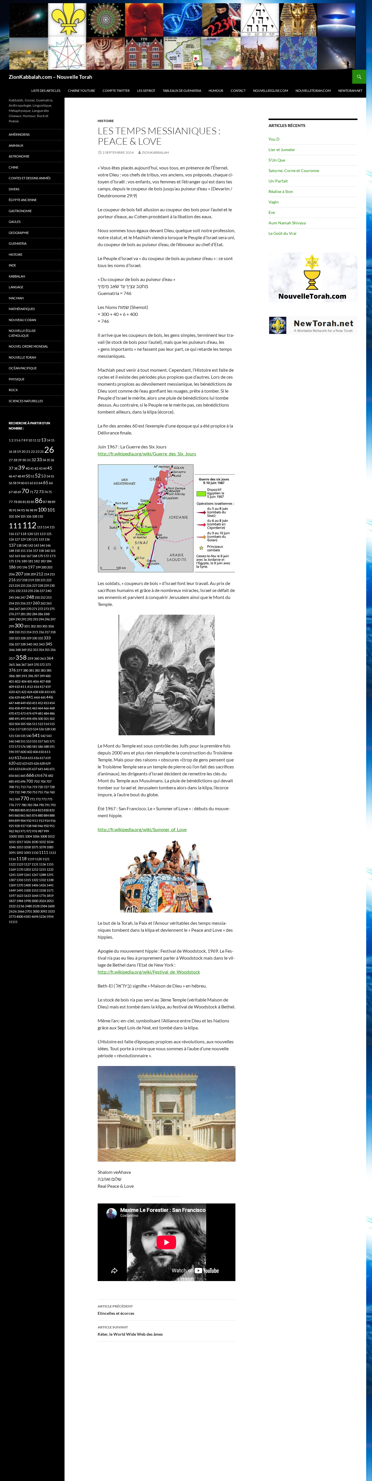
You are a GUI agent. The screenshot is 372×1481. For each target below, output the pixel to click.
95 (23, 510)
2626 (13, 911)
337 (17, 644)
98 (31, 510)
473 (23, 713)
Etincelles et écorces (116, 1310)
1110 (34, 852)
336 (11, 644)
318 (53, 632)
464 (40, 708)
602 (29, 752)
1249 (19, 875)
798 (11, 810)
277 (17, 614)
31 (29, 460)
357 (12, 658)
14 (48, 440)
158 (41, 550)
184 (48, 561)
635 (28, 769)
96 (27, 510)
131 (35, 539)
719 (34, 787)
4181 (27, 916)
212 (39, 574)
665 (23, 775)
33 (39, 459)
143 (36, 545)
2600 (51, 906)
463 (34, 708)
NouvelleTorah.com (313, 90)
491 (17, 718)
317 (47, 632)
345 (48, 643)
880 (40, 815)
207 (19, 573)
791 (47, 805)
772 (38, 799)
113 (39, 527)
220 (37, 580)
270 (28, 609)
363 (43, 658)
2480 (28, 906)
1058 (27, 847)
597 (17, 752)
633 (17, 769)
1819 (49, 895)
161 (53, 550)
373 (48, 664)
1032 (42, 842)
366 (18, 664)
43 (40, 468)
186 (12, 566)
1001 (20, 836)
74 (46, 492)
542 (43, 736)
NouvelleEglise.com (270, 90)
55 (52, 476)
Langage (16, 287)
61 (27, 483)
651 (52, 769)
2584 (43, 906)
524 (35, 729)
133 (41, 539)
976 (34, 831)
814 (34, 810)
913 (41, 820)
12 (38, 440)
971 (23, 831)
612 (11, 758)
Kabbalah (17, 276)
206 (12, 574)
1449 (12, 890)
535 (23, 736)
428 (35, 692)
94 (18, 510)
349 (23, 650)
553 (28, 741)
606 (35, 752)
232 (18, 591)
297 (53, 619)
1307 (12, 880)
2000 (34, 901)
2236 (20, 906)
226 (28, 585)
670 (37, 775)
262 (43, 603)
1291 (49, 875)
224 (17, 585)
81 (24, 502)
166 (23, 556)
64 (40, 483)
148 (11, 550)
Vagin (274, 201)
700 (29, 781)
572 (11, 746)
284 (34, 614)
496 (34, 718)
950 (46, 826)
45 (49, 468)
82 (28, 502)
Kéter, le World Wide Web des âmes (130, 1331)
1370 (19, 885)
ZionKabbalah (155, 152)
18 (14, 451)
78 (15, 502)
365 (12, 664)
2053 (49, 901)
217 (19, 580)
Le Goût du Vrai (282, 233)
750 (28, 792)
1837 (12, 901)
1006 (36, 836)
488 (11, 718)
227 (34, 585)
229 (46, 585)
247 (23, 597)
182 (37, 561)
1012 (51, 836)
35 (48, 460)
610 (41, 752)
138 (19, 545)
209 (33, 574)
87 (45, 502)
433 (47, 692)
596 (11, 752)
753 (34, 792)
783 (29, 805)
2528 (36, 906)
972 (28, 831)
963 (17, 831)
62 (31, 483)
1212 (34, 869)
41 (32, 468)
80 (20, 502)
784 (35, 805)
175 (11, 561)
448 (17, 703)
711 (17, 787)
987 (40, 831)
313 (23, 632)
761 (11, 799)
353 (35, 650)
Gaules (15, 221)
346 (12, 650)
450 (28, 703)
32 (33, 459)
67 (11, 492)
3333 (51, 911)
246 (17, 597)
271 (34, 609)
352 (29, 650)
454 (52, 703)
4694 (34, 916)
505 (23, 724)
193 (19, 567)
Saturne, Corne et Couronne (294, 170)
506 (28, 724)
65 (45, 482)
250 (37, 597)
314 (28, 632)
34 (44, 460)
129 (23, 539)
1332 (42, 880)
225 (23, 585)
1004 (28, 836)
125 (48, 534)
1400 (27, 885)
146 (48, 545)
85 (32, 502)
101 (51, 509)
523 (29, 729)
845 (11, 815)
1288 (42, 875)
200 (43, 567)
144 (42, 545)
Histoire (106, 121)
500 (40, 718)
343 (42, 644)
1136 (42, 864)
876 (34, 815)
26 (49, 449)
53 (43, 476)
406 (36, 681)
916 (53, 820)
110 (40, 516)
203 (49, 567)
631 (11, 769)
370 (36, 664)
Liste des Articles (45, 90)
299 (11, 626)
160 (47, 550)
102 (11, 516)
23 (37, 451)
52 (38, 476)
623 (24, 763)
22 (33, 451)
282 (28, 614)
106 (28, 516)
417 (42, 686)
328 (23, 638)
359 (30, 658)
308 (11, 632)
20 (24, 451)
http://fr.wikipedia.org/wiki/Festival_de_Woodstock (149, 971)
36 (52, 460)
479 (34, 713)
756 (46, 792)
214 (46, 574)
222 (48, 580)
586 (40, 746)
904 (23, 820)
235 (30, 591)
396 (30, 676)
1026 (27, 842)
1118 (21, 858)
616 (36, 758)
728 (52, 787)
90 (10, 510)
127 (17, 539)
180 (24, 561)
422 (23, 692)
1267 (34, 875)
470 (11, 713)
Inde (12, 265)
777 (18, 805)
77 (11, 502)
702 (37, 781)
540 (28, 736)
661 (17, 775)
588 (46, 746)
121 (36, 534)
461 (28, 708)
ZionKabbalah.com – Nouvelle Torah (50, 77)
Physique (16, 379)
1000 (13, 836)
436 (11, 697)
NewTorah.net (350, 90)
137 (12, 545)
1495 (19, 890)
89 (53, 502)
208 (27, 574)
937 (23, 826)
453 (46, 703)
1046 (12, 847)
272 (40, 609)
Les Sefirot (146, 90)
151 (23, 550)
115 (52, 527)
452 (40, 703)
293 (35, 619)
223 (11, 585)
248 (30, 597)
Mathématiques (22, 309)
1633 (27, 895)
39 (21, 467)
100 (42, 509)
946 (40, 826)
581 (34, 746)
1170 (19, 869)
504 (17, 724)
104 (17, 516)
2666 (20, 911)
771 (32, 799)
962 (11, 831)
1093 (27, 852)
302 (33, 626)
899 (17, 820)
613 (18, 757)
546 (11, 741)
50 (28, 476)
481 (40, 713)
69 (19, 492)
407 (42, 681)
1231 (42, 869)
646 (46, 769)
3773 (12, 916)
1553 (34, 890)
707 (48, 781)
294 (41, 619)
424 (29, 692)
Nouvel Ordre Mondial (28, 346)
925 (11, 826)
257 (29, 603)
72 (36, 491)
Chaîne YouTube (81, 90)
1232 (49, 869)
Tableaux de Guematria (182, 90)
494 (28, 718)
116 (11, 534)
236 (36, 591)
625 (30, 763)
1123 (19, 864)
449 (23, 703)
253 (48, 597)
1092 (19, 852)
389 (18, 676)
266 (11, 609)
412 (30, 686)
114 (46, 527)
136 (47, 539)
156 (29, 550)
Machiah (16, 298)
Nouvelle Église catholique (22, 333)
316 (41, 632)
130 (28, 539)
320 (11, 638)
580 (28, 746)
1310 (19, 880)
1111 (43, 852)
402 (18, 681)
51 (32, 476)
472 (17, 713)
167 (28, 556)
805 (23, 810)
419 (48, 686)
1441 (49, 885)
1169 (12, 869)
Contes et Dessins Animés (30, 178)
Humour (216, 90)
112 (29, 525)
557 (40, 741)
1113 (52, 852)
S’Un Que (277, 160)
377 (19, 670)
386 (12, 676)
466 (46, 708)
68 (15, 492)
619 (48, 758)
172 (46, 556)
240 (48, 591)
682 (50, 775)
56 (10, 483)
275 (52, 609)
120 (30, 534)
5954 (49, 916)
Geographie (19, 233)
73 (41, 491)
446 (49, 697)
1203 (27, 869)
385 (48, 670)
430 (41, 692)
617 (42, 758)
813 (28, 810)
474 (28, 713)
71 (31, 492)
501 (46, 718)
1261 (27, 875)
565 (46, 741)
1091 (12, 852)
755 (40, 792)
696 (23, 781)
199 (38, 567)
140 (24, 545)
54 (48, 476)
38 (15, 468)
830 (46, 810)
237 (42, 591)
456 (11, 708)
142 (30, 545)
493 (23, 718)
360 (36, 658)
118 (23, 534)
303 (39, 626)
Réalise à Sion (281, 191)
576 (23, 746)
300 (19, 626)
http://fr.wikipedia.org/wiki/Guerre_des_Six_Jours (147, 453)
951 (52, 826)
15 (52, 440)
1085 (49, 847)
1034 (49, 842)
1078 (42, 847)
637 (34, 769)
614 (24, 758)
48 (19, 476)
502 (52, 718)
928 (17, 826)
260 (36, 603)
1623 (19, 895)
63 (36, 483)
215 (52, 574)
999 (46, 831)
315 (35, 632)
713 (23, 787)
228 (40, 585)
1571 (49, 890)
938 (28, 826)
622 (19, 763)
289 (12, 619)
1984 (19, 901)
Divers (14, 189)
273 (46, 609)
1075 (34, 847)
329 (28, 638)
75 (50, 492)
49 (23, 476)
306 (51, 626)
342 (35, 644)
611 (47, 752)
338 (23, 644)
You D (274, 139)
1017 (19, 842)
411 (23, 686)
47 (15, 476)
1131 (34, 864)
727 (46, 787)
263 (48, 603)
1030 (34, 842)
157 (35, 550)
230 (52, 585)
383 (43, 670)
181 (30, 561)
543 (48, 736)
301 (27, 626)
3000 (36, 911)
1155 (49, 864)
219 (31, 580)
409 (11, 686)
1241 (12, 875)
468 (52, 708)
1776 (42, 895)
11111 (13, 922)
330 (34, 638)
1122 (12, 864)
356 (53, 650)
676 (43, 775)
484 (46, 713)
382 (37, 670)
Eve (272, 212)
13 (43, 439)
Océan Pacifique (23, 368)
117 (17, 534)
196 (24, 567)
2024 (42, 901)
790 (41, 805)
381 (31, 670)
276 (11, 614)
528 (47, 729)
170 (40, 556)
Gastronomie (20, 211)
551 (23, 741)
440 (23, 697)
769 (17, 799)
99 (35, 510)
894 (11, 820)
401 (11, 681)
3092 (43, 911)
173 (52, 556)
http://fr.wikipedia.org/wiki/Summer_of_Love (142, 829)
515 (52, 724)
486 (52, 713)
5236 (42, 916)
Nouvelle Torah (22, 357)
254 (11, 603)
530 (53, 729)
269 (23, 609)
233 (24, 591)
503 (11, 724)
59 (18, 483)
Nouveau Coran (22, 320)
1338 (49, 880)
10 (30, 440)
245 (11, 597)
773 (43, 799)
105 (23, 516)
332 (40, 638)
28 (15, 460)
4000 (19, 916)
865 (28, 815)
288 (47, 614)
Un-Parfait (278, 180)
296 (47, 619)
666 (30, 775)
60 (22, 483)
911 (35, 820)
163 (17, 556)
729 (11, 792)
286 (40, 614)
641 (40, 769)
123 (43, 534)
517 (18, 729)
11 (34, 440)
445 (43, 697)
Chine (13, 167)
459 (23, 708)
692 (17, 781)
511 (34, 724)
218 (24, 580)
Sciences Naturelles (26, 401)
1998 (27, 901)
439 (17, 697)
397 (36, 676)
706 (43, 781)
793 (53, 805)
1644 (34, 895)
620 (12, 763)
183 (43, 561)
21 (28, 451)
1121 (45, 859)
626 (36, 763)
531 (11, 736)
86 (38, 500)
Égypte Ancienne (23, 200)
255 (17, 603)
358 (21, 657)
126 (11, 539)
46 (10, 476)
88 (49, 502)
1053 (19, 847)
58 (14, 483)
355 (47, 650)
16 (10, 451)
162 (11, 556)
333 (47, 637)
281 (23, 614)
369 (30, 664)
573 (17, 746)
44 (44, 468)
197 (31, 567)
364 (49, 658)
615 (30, 758)
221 (43, 580)
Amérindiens (19, 134)
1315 (27, 880)
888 (52, 815)
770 (24, 798)
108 (34, 516)
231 (12, 591)
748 (23, 792)
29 (20, 460)
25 (42, 451)
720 (40, 787)
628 (42, 763)
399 (42, 676)
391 (24, 676)
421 (18, 692)
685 (11, 781)
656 (11, 775)
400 (48, 676)
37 (11, 468)
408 (48, 681)
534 (17, 736)
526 (41, 729)
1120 (38, 859)
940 (34, 826)
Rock (13, 390)
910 (28, 820)
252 (43, 597)
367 (23, 664)
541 (36, 735)
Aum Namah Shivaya (287, 222)
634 (23, 769)
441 (29, 697)
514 (46, 724)
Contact (238, 90)
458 (17, 708)
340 (29, 644)
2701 (28, 911)
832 (52, 810)
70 (25, 491)
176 (18, 561)
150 (17, 550)
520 (23, 729)
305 (44, 626)
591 (52, 746)
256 (23, 603)
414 (36, 686)
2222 (12, 906)
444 (37, 697)
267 (17, 609)
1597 (12, 895)
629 (48, 763)
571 (52, 741)
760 (52, 792)
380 (25, 670)
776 (11, 805)
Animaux (16, 145)
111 (15, 525)
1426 (42, 885)
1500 (27, 890)
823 (40, 810)
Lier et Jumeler (282, 149)
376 (12, 670)
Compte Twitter (116, 90)
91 (14, 510)
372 (42, 664)
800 (17, 810)
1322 (34, 880)
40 (28, 468)
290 (18, 619)
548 (17, 741)
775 (49, 799)
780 (23, 805)
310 (17, 632)
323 (17, 638)
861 (23, 815)
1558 (42, 890)
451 (34, 703)
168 (34, 556)
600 (23, 752)
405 (29, 681)
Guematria (17, 243)
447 (11, 703)
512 (40, 724)
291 (23, 619)
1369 (12, 885)
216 (12, 579)
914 (47, 820)
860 (17, 815)
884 (46, 815)
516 (12, 729)
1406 (34, 885)
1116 (12, 859)
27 (11, 460)
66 (51, 483)
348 (18, 650)
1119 (30, 859)
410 (17, 686)
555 (34, 741)
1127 (27, 864)
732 (17, 792)
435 (53, 692)
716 (28, 787)
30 (24, 460)
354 (41, 650)
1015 (12, 842)
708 (11, 787)
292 (29, 619)
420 (12, 692)
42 (36, 468)
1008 (43, 836)
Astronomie (19, 156)
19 (19, 451)
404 (23, 681)
